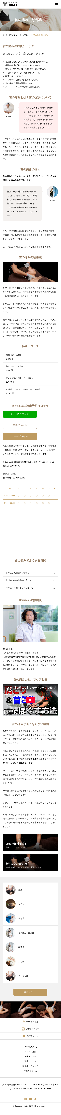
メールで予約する (20, 436)
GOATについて (30, 1047)
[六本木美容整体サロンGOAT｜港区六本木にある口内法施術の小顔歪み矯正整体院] (10, 4)
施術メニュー (30, 1056)
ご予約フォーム (30, 1071)
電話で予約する (20, 425)
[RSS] (35, 1098)
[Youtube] (30, 1098)
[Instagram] (25, 1098)
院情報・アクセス (30, 1066)
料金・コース (30, 1061)
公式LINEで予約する (20, 414)
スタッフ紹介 (30, 1051)
